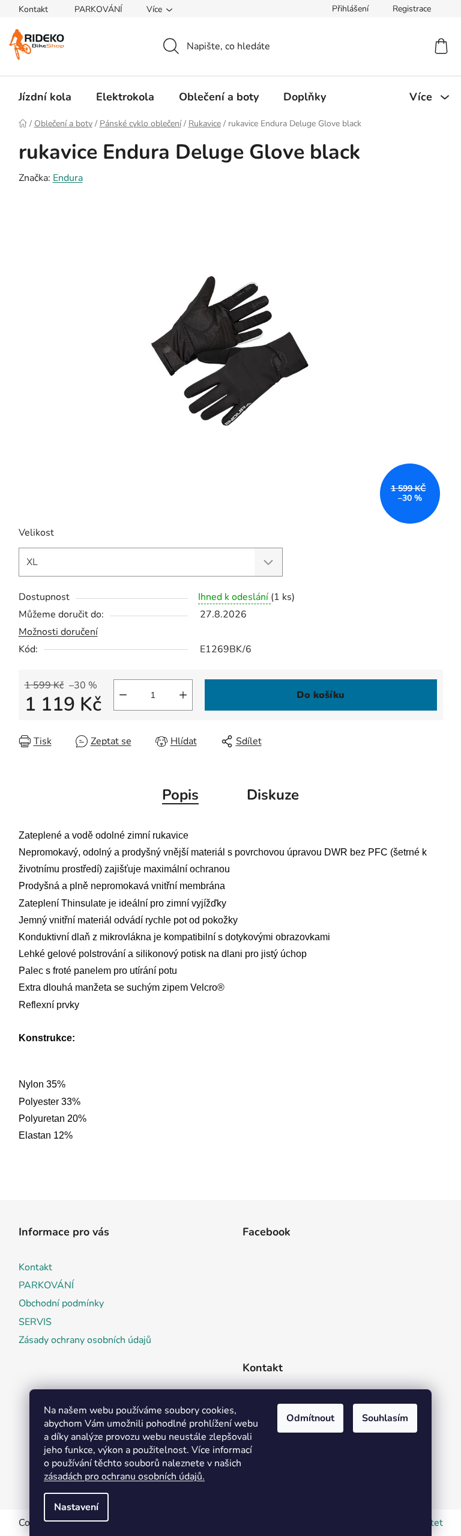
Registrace (412, 8)
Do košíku (321, 695)
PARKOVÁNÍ (98, 9)
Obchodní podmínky (61, 1303)
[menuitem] (45, 96)
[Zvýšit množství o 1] (183, 695)
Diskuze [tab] (273, 794)
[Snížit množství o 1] (123, 695)
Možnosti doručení (58, 631)
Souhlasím (385, 1418)
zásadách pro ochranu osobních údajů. (124, 1476)
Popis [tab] (180, 794)
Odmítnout (310, 1418)
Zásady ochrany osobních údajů (85, 1340)
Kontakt (33, 9)
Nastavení (76, 1507)
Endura (68, 178)
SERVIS (35, 1322)
